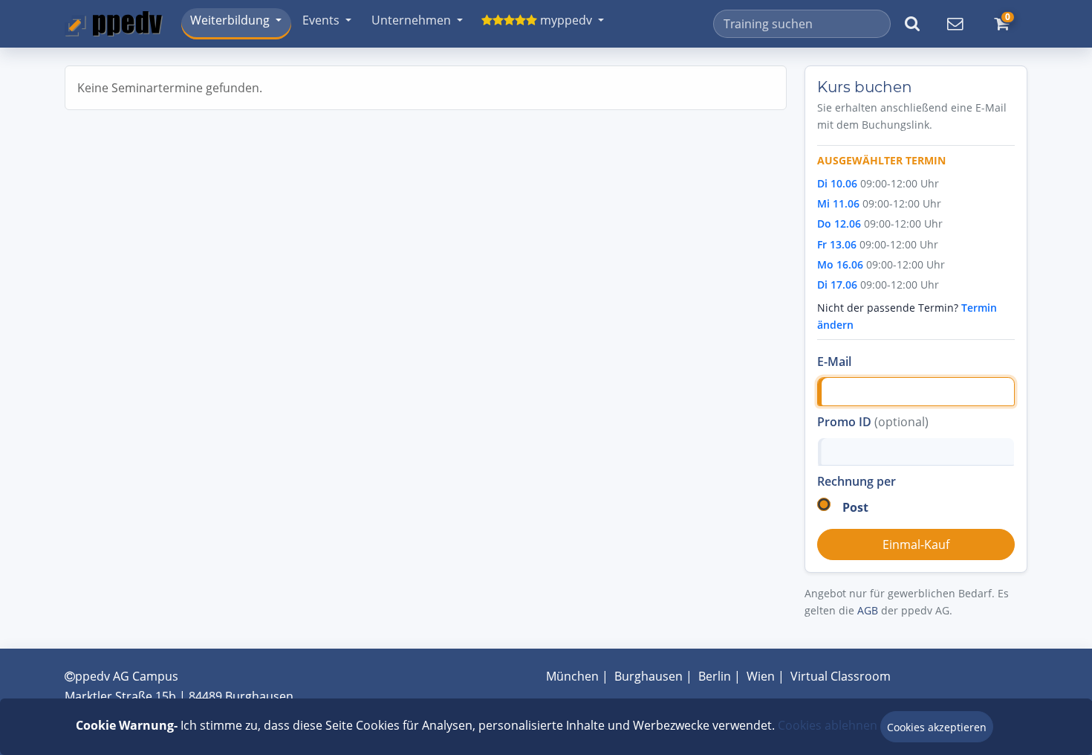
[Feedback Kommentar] (954, 24)
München (572, 676)
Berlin (714, 676)
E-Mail (834, 361)
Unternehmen (411, 20)
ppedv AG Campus (126, 676)
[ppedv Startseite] (114, 24)
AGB (867, 610)
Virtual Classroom (840, 676)
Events (320, 20)
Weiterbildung (230, 20)
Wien (761, 676)
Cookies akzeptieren (937, 727)
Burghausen (648, 676)
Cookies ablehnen (827, 725)
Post (855, 507)
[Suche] (912, 24)
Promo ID (873, 422)
